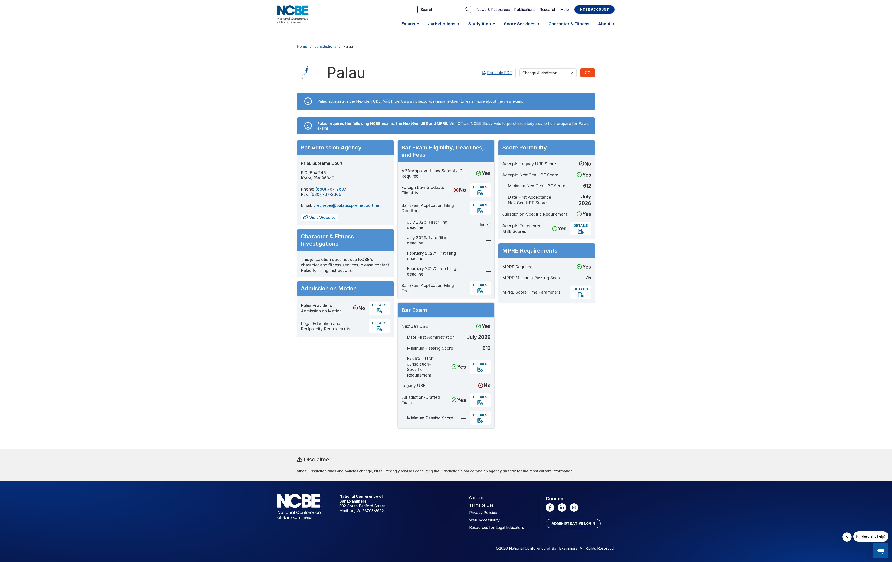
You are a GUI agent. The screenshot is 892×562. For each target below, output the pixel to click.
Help (565, 9)
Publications (524, 9)
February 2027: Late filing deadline (431, 271)
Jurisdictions (441, 23)
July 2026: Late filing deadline (427, 240)
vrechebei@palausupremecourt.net (346, 205)
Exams (408, 23)
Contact (476, 497)
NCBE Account (594, 9)
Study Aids (479, 23)
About (604, 23)
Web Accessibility (484, 520)
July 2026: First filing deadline (427, 225)
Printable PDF (499, 72)
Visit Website (322, 217)
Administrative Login (573, 523)
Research (548, 9)
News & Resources (493, 9)
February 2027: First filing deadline (431, 256)
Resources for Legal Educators (496, 527)
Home (302, 46)
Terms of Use (481, 505)
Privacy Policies (483, 512)
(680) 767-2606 (325, 194)
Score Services (519, 23)
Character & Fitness (568, 23)
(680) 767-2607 (330, 189)
